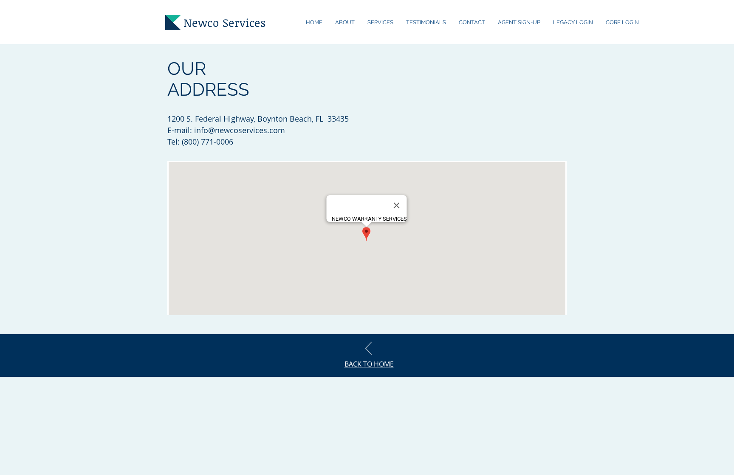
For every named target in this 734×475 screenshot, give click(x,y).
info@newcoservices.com (239, 130)
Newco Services (225, 22)
